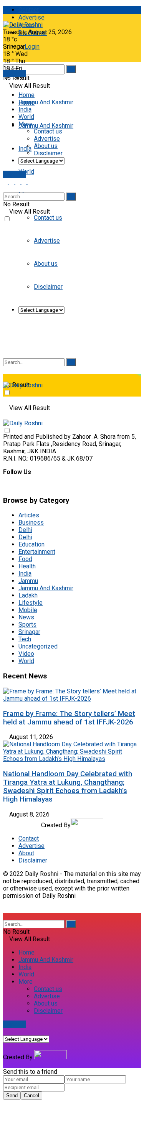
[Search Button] (71, 69)
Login (31, 46)
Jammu (28, 580)
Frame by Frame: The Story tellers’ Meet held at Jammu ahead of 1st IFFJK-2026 (69, 717)
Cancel (31, 1095)
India (24, 148)
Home (26, 95)
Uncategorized (38, 646)
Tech (24, 639)
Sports (27, 624)
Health (27, 566)
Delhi (25, 529)
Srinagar (29, 631)
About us (46, 146)
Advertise (31, 17)
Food (25, 559)
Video (26, 653)
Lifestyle (30, 602)
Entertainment (36, 551)
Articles (28, 515)
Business (31, 522)
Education (31, 544)
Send (12, 1095)
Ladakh (28, 595)
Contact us (48, 217)
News (26, 617)
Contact (28, 9)
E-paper (14, 73)
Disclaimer (48, 153)
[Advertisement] (72, 298)
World (26, 171)
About (26, 853)
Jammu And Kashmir (45, 125)
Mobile (27, 610)
